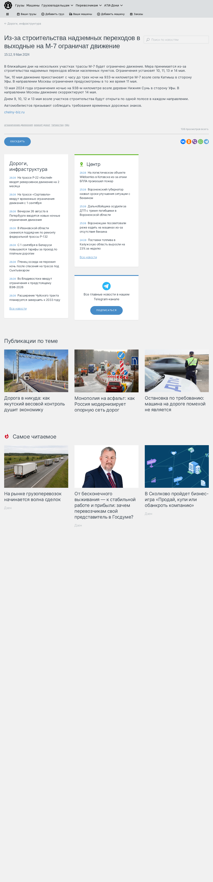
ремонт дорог (42, 124)
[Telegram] (206, 141)
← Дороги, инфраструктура (22, 23)
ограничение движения (18, 124)
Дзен (8, 508)
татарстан (57, 124)
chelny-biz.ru (14, 112)
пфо (67, 124)
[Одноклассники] (188, 141)
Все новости (18, 308)
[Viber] (194, 141)
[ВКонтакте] (183, 141)
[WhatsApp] (200, 141)
